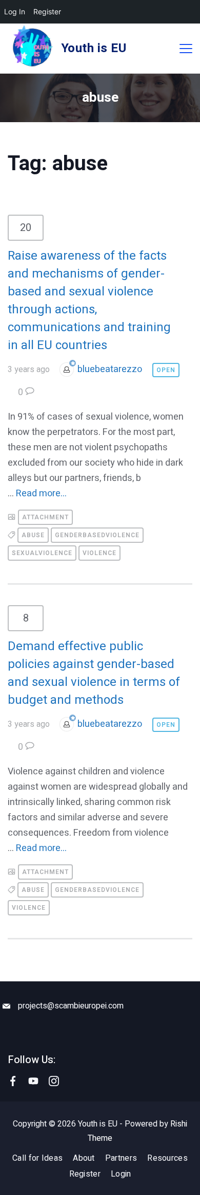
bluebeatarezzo (109, 369)
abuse (33, 535)
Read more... (41, 493)
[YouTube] (33, 1081)
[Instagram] (54, 1081)
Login (121, 1174)
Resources (167, 1158)
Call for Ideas (37, 1158)
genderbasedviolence (97, 535)
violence (99, 553)
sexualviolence (42, 553)
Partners (121, 1158)
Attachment (45, 517)
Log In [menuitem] (14, 11)
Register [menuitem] (47, 11)
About (84, 1158)
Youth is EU (93, 48)
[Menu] (185, 48)
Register (85, 1174)
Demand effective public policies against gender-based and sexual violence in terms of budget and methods (94, 673)
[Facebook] (13, 1081)
